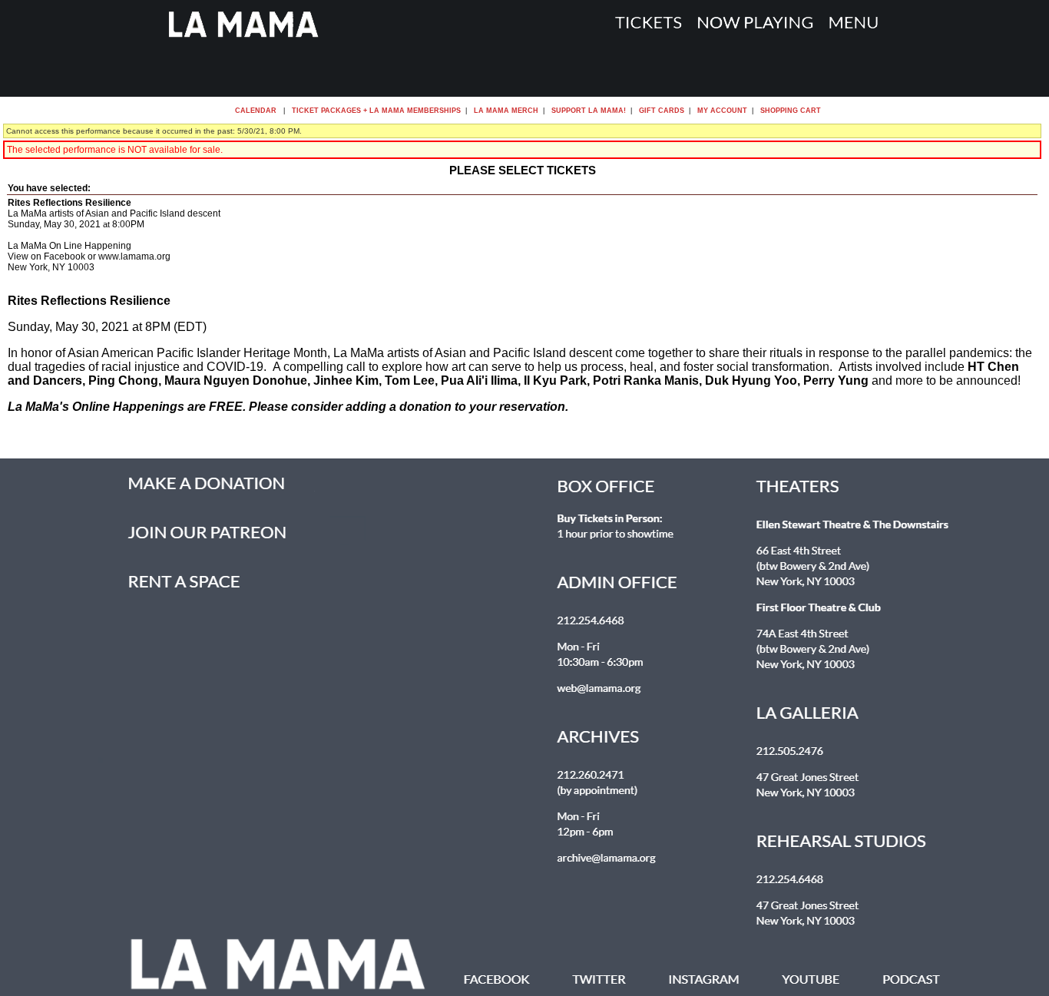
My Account (721, 110)
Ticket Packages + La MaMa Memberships (376, 110)
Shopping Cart (790, 110)
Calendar (255, 110)
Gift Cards (661, 110)
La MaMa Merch (506, 110)
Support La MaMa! (588, 110)
